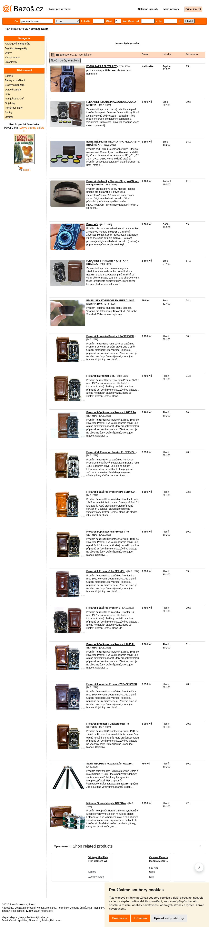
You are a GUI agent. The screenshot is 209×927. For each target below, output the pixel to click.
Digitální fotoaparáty (16, 48)
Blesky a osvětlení (15, 80)
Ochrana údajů (78, 907)
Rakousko (55, 920)
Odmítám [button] (140, 918)
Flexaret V (92, 224)
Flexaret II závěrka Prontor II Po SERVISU (110, 336)
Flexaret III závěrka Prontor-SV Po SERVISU (111, 684)
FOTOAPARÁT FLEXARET (101, 66)
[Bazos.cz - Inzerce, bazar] (23, 11)
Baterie (9, 76)
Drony (8, 52)
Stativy (8, 112)
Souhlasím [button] (119, 918)
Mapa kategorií (10, 917)
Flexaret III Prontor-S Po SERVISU (105, 571)
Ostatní (9, 117)
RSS (89, 907)
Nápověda (7, 907)
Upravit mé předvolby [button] (169, 918)
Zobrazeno (192, 54)
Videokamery (12, 57)
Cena (145, 54)
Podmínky (63, 907)
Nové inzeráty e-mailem (65, 60)
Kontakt (41, 907)
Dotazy (18, 907)
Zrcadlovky (11, 62)
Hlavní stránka (13, 28)
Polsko (45, 920)
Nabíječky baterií (14, 98)
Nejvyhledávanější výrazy (33, 917)
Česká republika (18, 920)
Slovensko (34, 920)
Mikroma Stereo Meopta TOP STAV (106, 803)
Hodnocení (29, 907)
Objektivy (10, 103)
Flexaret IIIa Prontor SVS (100, 375)
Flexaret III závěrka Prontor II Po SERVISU (110, 491)
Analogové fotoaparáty (17, 43)
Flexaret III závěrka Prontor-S (103, 607)
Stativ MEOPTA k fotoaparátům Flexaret (109, 763)
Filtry (7, 94)
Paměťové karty (13, 107)
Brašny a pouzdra (14, 85)
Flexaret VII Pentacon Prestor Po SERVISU (111, 452)
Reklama (51, 907)
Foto (25, 28)
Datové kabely (13, 89)
